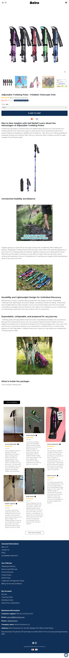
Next (66, 41)
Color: (4, 104)
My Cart (4, 594)
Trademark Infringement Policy (12, 581)
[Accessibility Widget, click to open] (66, 655)
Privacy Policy (6, 575)
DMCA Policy (6, 578)
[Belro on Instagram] (36, 643)
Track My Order (7, 597)
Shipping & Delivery (8, 566)
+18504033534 (12, 621)
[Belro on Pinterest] (33, 643)
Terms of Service (7, 572)
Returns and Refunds (9, 569)
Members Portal (7, 600)
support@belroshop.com (15, 617)
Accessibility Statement (9, 555)
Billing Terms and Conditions (11, 584)
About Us (4, 547)
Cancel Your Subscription (10, 603)
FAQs (3, 553)
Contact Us (5, 550)
